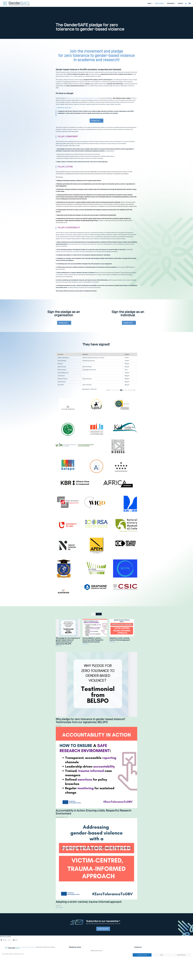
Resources (170, 3)
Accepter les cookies (142, 954)
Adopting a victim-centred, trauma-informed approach (120, 639)
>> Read (58, 107)
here (69, 107)
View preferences (181, 954)
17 (118, 390)
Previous (108, 390)
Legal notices (25, 947)
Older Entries (59, 907)
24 (128, 390)
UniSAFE (71, 76)
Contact (180, 3)
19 (123, 390)
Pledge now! (63, 323)
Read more (59, 645)
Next (134, 390)
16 (116, 390)
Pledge (98, 614)
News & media (159, 3)
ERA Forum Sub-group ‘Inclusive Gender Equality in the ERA (82, 98)
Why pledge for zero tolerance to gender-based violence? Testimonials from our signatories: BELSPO (68, 641)
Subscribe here (103, 929)
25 (131, 390)
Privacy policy (31, 947)
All (93, 614)
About (150, 3)
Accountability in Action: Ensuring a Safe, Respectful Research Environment (93, 640)
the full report (64, 107)
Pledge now (95, 120)
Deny (162, 954)
